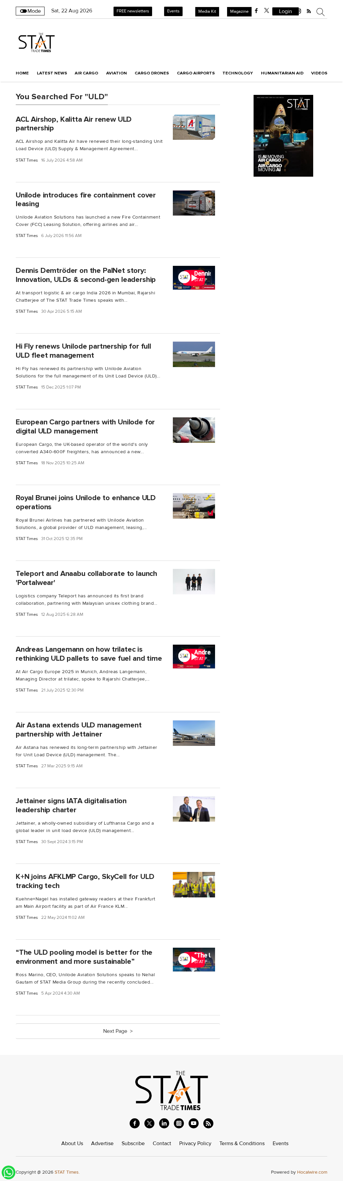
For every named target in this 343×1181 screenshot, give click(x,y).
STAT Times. (67, 1172)
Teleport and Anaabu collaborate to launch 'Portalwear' (86, 578)
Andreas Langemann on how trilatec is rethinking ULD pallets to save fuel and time (89, 654)
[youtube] (194, 1123)
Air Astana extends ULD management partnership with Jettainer (78, 729)
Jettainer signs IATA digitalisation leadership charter (71, 805)
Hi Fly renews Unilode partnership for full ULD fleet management (83, 351)
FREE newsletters (133, 11)
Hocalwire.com (312, 1172)
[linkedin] (164, 1123)
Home (22, 73)
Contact (162, 1143)
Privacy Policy (195, 1143)
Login (285, 11)
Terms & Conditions (242, 1143)
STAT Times (27, 160)
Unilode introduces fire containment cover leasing (86, 199)
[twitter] (266, 10)
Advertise (102, 1143)
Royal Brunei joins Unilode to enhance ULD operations (86, 502)
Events (173, 11)
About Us (72, 1143)
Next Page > (118, 1031)
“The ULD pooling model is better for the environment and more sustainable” (84, 957)
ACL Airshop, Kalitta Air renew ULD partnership (74, 123)
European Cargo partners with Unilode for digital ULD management (85, 426)
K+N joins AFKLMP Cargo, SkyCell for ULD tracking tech (85, 881)
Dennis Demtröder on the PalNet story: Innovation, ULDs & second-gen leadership (86, 275)
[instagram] (179, 1123)
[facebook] (256, 10)
